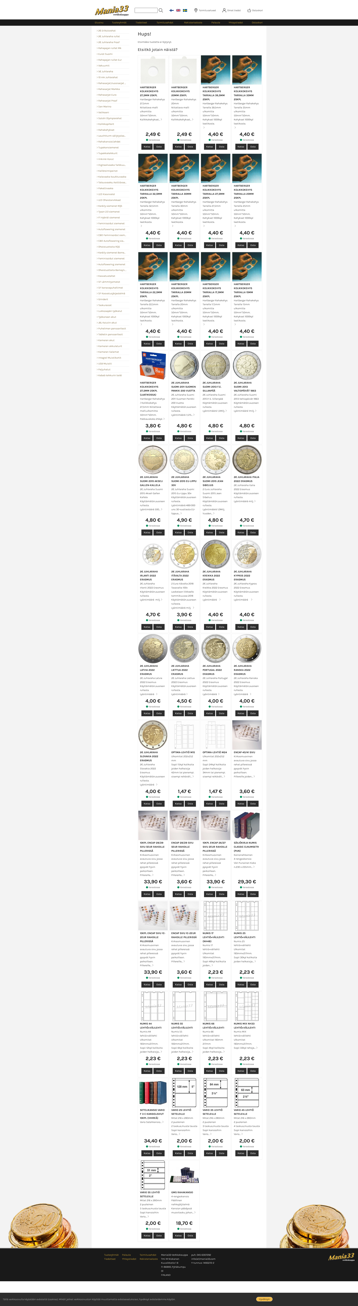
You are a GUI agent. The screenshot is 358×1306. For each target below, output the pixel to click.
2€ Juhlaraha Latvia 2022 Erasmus (149, 670)
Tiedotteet (141, 22)
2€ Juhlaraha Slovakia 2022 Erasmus (149, 756)
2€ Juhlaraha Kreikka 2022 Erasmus (211, 575)
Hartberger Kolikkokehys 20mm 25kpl (180, 91)
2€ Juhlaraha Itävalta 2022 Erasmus (180, 575)
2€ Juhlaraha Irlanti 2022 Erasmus (149, 575)
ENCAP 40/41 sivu (244, 752)
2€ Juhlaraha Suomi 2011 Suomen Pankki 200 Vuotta (183, 386)
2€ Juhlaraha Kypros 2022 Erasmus (243, 575)
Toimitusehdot (165, 22)
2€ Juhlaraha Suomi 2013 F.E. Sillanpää (212, 386)
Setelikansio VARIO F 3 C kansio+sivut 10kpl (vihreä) (152, 1114)
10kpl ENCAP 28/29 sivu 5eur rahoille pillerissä (152, 846)
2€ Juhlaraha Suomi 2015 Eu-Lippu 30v (183, 481)
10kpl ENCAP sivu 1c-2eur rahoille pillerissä (152, 937)
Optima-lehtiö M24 (215, 752)
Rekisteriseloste (193, 22)
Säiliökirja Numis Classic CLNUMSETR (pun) (246, 846)
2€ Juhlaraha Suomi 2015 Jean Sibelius (213, 481)
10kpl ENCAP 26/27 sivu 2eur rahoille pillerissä (215, 846)
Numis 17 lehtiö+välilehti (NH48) (213, 937)
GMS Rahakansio (182, 1192)
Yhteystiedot (236, 22)
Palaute (215, 22)
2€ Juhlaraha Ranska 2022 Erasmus (243, 670)
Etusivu (99, 22)
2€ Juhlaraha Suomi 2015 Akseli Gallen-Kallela (151, 481)
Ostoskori (257, 22)
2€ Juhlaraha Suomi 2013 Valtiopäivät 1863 (245, 386)
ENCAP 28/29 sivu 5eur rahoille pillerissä (182, 846)
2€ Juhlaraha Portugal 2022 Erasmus (212, 670)
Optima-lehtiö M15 (183, 752)
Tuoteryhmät (119, 22)
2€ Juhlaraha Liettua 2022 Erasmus (180, 670)
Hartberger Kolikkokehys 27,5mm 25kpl (149, 91)
